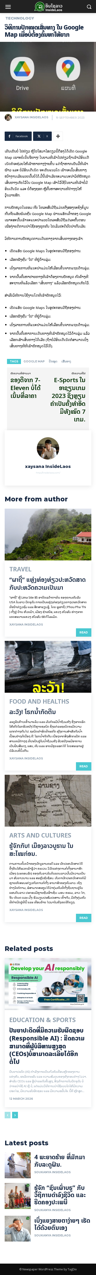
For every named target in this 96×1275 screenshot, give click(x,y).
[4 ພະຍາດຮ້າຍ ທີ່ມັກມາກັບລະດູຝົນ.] (18, 1165)
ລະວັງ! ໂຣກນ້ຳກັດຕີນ (32, 712)
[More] (58, 136)
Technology (19, 18)
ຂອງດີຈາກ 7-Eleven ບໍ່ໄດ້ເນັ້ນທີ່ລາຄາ (25, 388)
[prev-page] (7, 1115)
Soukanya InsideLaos (52, 1172)
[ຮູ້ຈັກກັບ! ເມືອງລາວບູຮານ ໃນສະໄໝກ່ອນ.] (48, 801)
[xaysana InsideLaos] (9, 117)
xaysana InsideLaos (31, 117)
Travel (20, 569)
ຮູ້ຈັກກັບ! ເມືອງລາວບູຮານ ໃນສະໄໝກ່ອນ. (41, 850)
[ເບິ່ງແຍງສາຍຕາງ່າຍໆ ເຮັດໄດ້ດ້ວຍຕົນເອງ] (18, 1229)
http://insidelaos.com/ (48, 472)
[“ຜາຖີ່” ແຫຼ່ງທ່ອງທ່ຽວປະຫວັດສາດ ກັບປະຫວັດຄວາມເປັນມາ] (48, 534)
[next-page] (15, 1115)
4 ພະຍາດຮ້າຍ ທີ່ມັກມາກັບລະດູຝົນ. (59, 1160)
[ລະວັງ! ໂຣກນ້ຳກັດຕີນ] (48, 667)
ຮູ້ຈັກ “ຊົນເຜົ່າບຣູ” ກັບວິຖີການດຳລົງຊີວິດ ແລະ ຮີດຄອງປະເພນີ (60, 1195)
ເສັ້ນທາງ (66, 361)
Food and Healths (39, 702)
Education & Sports (42, 1020)
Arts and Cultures (40, 835)
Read (83, 632)
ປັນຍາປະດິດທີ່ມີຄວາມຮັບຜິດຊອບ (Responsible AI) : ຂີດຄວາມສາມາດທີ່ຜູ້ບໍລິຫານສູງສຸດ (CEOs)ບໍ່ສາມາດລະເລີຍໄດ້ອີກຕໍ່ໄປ (47, 1046)
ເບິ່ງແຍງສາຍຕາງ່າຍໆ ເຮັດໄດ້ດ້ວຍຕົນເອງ (62, 1224)
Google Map (34, 361)
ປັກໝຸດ (53, 361)
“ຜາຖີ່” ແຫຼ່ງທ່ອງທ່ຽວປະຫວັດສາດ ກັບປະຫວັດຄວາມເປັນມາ (47, 584)
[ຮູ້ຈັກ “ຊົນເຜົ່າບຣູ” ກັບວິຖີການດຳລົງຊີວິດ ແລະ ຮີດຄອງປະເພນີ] (18, 1196)
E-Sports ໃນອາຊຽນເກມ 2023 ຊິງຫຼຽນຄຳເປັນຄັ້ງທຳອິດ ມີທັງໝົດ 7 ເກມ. (68, 399)
